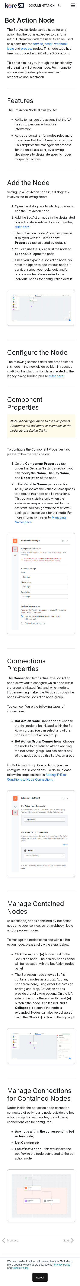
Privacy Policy (62, 1264)
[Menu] (73, 5)
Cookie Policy (20, 1267)
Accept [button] (40, 1277)
